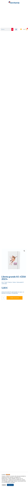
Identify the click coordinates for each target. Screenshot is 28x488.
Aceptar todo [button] (10, 484)
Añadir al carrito (14, 297)
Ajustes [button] (4, 484)
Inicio (2, 282)
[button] (16, 29)
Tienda (5, 282)
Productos (10, 282)
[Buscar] (12, 29)
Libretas (14, 282)
